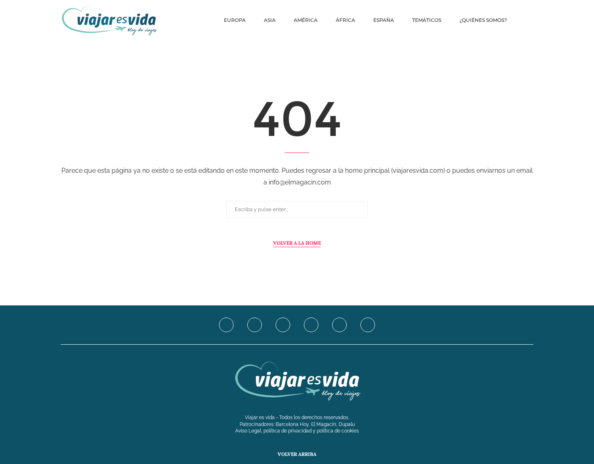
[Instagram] (283, 325)
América (306, 20)
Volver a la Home (297, 243)
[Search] (529, 20)
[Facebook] (226, 325)
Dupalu (347, 424)
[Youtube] (311, 325)
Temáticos (426, 20)
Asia (270, 20)
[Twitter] (254, 325)
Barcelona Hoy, (293, 424)
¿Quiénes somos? (483, 20)
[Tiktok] (367, 325)
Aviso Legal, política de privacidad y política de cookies (297, 431)
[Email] (339, 325)
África (345, 20)
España (383, 20)
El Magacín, (325, 424)
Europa (235, 20)
